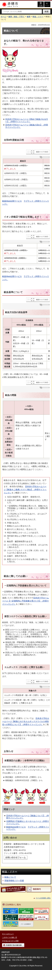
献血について (10, 877)
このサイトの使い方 (9, 937)
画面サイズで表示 (42, 152)
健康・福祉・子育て (16, 17)
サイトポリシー (8, 934)
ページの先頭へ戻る (43, 898)
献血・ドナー (38, 17)
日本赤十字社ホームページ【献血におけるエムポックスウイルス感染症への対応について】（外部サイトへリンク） (25, 721)
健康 (28, 17)
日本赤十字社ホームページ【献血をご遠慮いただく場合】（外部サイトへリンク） (25, 489)
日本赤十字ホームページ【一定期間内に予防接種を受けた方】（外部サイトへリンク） (25, 601)
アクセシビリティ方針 (10, 941)
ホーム (3, 17)
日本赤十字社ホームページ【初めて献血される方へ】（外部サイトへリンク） (26, 120)
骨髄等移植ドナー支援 (14, 880)
